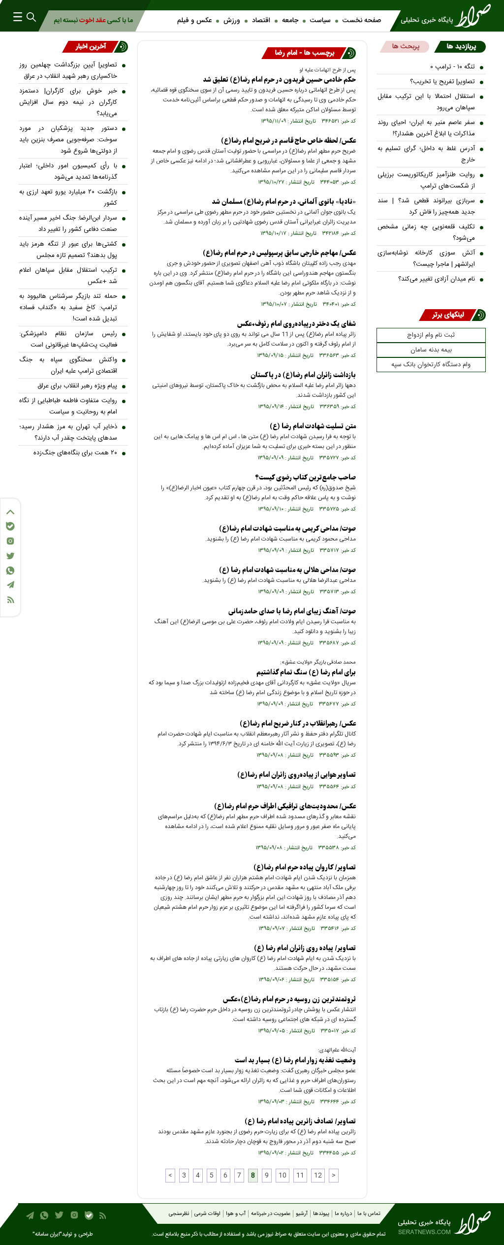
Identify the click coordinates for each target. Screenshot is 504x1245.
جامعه (290, 20)
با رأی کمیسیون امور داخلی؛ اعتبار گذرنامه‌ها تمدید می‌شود (68, 171)
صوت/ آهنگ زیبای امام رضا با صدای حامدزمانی (292, 612)
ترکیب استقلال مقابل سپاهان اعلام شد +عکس (68, 276)
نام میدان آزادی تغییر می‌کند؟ (436, 279)
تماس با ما (368, 1214)
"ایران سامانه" (47, 1234)
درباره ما (343, 1214)
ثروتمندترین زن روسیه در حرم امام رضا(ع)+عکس (289, 999)
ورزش (231, 20)
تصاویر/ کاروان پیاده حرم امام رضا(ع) (304, 867)
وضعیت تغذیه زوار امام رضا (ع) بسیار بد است (295, 1060)
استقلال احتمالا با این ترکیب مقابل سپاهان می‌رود (426, 102)
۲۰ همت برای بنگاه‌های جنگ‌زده (75, 452)
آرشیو (302, 1214)
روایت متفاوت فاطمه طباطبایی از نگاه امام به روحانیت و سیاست (68, 406)
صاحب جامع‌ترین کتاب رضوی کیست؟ (305, 478)
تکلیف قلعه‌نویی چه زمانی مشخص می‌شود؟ (426, 233)
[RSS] (10, 600)
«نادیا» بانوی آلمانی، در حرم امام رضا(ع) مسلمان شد (284, 202)
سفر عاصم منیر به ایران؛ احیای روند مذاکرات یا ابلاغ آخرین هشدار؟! (426, 128)
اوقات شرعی (207, 1214)
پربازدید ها (461, 47)
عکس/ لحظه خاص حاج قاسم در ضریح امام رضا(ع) (288, 141)
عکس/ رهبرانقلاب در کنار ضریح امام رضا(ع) (298, 724)
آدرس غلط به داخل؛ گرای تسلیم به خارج (426, 154)
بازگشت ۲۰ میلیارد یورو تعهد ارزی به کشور (68, 198)
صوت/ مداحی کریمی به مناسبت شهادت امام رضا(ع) (287, 529)
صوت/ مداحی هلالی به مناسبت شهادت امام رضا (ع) (287, 570)
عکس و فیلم (194, 20)
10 (282, 1175)
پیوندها (321, 1214)
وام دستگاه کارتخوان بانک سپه (431, 364)
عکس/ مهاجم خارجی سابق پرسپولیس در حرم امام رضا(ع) (279, 253)
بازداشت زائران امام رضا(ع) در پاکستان (303, 375)
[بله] (10, 526)
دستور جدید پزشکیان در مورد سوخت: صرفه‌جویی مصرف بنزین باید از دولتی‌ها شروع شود (68, 140)
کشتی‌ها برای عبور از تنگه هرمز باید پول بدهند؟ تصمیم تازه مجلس (68, 250)
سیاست (320, 20)
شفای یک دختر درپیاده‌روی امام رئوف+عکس (296, 324)
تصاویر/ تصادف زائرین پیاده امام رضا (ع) (300, 1122)
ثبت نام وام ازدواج (431, 335)
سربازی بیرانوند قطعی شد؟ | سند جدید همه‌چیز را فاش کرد (426, 206)
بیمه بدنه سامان (431, 350)
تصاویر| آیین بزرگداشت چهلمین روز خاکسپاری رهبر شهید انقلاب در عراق (68, 71)
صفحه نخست (362, 20)
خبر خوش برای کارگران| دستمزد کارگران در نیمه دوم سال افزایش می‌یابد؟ (68, 102)
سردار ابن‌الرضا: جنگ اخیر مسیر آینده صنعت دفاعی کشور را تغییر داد (68, 224)
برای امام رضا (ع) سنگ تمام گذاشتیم (306, 673)
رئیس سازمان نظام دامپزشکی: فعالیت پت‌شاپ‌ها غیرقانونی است (68, 339)
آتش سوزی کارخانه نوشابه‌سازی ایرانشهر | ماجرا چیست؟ (426, 259)
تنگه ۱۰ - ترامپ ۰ (452, 67)
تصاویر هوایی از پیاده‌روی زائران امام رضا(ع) (296, 775)
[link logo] (441, 16)
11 (300, 1175)
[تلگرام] (10, 584)
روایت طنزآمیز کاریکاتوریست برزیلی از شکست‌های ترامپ (426, 180)
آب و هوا (236, 1214)
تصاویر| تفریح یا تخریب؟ (442, 81)
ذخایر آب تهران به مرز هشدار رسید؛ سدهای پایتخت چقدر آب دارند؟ (68, 432)
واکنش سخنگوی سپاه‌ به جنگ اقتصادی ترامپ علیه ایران (68, 365)
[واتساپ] (10, 570)
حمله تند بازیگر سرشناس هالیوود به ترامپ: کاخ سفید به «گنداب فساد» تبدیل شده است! (68, 307)
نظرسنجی (179, 1214)
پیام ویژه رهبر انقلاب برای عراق (77, 386)
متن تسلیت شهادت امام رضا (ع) (313, 426)
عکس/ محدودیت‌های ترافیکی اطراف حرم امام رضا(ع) (285, 806)
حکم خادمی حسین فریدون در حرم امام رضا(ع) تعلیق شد (279, 80)
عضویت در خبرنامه (270, 1214)
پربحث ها (405, 47)
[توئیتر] (10, 556)
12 (318, 1175)
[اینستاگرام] (10, 541)
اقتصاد (261, 20)
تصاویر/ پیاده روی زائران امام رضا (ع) (305, 948)
